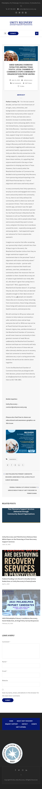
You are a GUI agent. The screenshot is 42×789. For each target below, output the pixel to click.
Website (5, 680)
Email (4, 671)
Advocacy (21, 95)
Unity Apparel (21, 727)
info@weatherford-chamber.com (19, 377)
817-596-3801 (16, 380)
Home (11, 721)
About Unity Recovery (25, 721)
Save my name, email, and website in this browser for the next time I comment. (20, 694)
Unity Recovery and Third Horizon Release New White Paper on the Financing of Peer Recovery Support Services (19, 539)
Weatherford (12, 459)
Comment (6, 642)
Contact (25, 724)
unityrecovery (28, 80)
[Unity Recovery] (21, 23)
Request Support (11, 724)
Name (4, 662)
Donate (34, 724)
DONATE (13, 33)
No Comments (16, 83)
